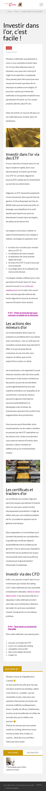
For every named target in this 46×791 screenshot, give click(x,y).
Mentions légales (12, 788)
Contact (39, 785)
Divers (9, 48)
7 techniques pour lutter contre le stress (16, 768)
